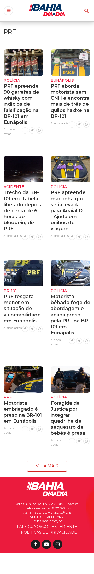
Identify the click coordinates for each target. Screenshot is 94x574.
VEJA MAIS (47, 465)
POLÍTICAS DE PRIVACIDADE (49, 532)
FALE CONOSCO (32, 526)
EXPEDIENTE (64, 526)
